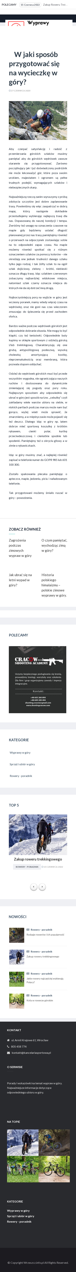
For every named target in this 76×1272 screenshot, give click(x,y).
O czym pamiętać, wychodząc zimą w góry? (54, 545)
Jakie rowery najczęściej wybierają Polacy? (23, 1166)
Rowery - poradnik (27, 866)
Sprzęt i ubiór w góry (20, 1216)
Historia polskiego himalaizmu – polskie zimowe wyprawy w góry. (54, 585)
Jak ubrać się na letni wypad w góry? (20, 580)
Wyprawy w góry (18, 1210)
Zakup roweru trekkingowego (44, 4)
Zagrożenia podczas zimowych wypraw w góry (20, 548)
